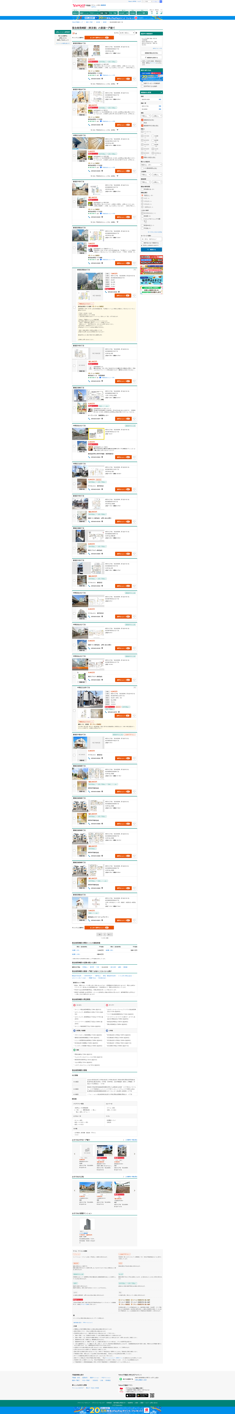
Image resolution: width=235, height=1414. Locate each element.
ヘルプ (139, 1)
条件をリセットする (157, 48)
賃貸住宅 (75, 13)
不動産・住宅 (76, 1377)
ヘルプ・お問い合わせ (151, 1403)
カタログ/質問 (141, 13)
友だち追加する (128, 1379)
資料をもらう (123, 79)
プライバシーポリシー (83, 1403)
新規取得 (103, 5)
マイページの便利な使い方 (62, 43)
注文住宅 (121, 13)
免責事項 (130, 1403)
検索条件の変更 (146, 92)
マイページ (153, 63)
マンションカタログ (78, 1388)
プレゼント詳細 (84, 1304)
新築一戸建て (104, 13)
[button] (74, 1147)
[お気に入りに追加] (134, 79)
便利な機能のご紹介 (141, 1380)
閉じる (108, 31)
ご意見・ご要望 (138, 1403)
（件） (76, 950)
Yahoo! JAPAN (132, 1)
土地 (126, 13)
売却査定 (132, 13)
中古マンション (94, 13)
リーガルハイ (155, 1)
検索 (161, 1)
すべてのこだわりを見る (155, 232)
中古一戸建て (113, 13)
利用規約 (109, 1403)
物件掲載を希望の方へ (120, 1403)
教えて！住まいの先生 (92, 1388)
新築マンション (84, 13)
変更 (160, 99)
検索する (153, 249)
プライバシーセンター (98, 1403)
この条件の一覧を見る (131, 1140)
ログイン (93, 7)
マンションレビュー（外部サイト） (114, 1358)
